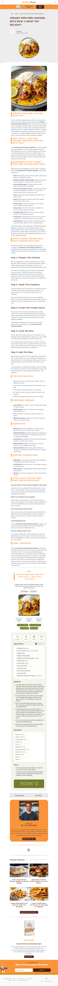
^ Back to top (7, 978)
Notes (41, 639)
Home (12, 13)
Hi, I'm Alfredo (20, 978)
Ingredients (17, 639)
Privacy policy (12, 980)
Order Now (28, 956)
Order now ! (40, 7)
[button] (42, 648)
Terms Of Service (22, 980)
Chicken (16, 13)
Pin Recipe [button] (33, 591)
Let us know (23, 784)
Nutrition (34, 639)
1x (35, 643)
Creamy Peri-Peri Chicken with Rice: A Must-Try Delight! (31, 13)
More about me (28, 838)
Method (26, 639)
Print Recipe (24, 591)
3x (40, 643)
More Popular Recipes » (29, 912)
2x (38, 643)
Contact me (29, 978)
